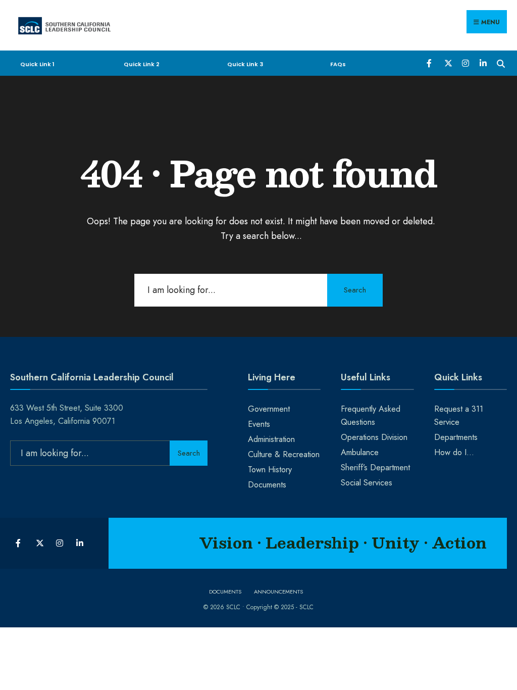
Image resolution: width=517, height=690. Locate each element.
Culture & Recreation (284, 454)
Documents (267, 484)
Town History (270, 469)
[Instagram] (465, 62)
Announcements (278, 591)
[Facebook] (430, 62)
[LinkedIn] (483, 62)
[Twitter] (447, 62)
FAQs (338, 64)
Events (259, 424)
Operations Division (374, 437)
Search (355, 289)
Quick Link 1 (37, 64)
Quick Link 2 (142, 64)
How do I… (454, 452)
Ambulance (360, 452)
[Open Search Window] (500, 62)
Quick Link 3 (245, 64)
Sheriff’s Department (375, 467)
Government (269, 409)
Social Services (366, 482)
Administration (271, 439)
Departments (456, 437)
